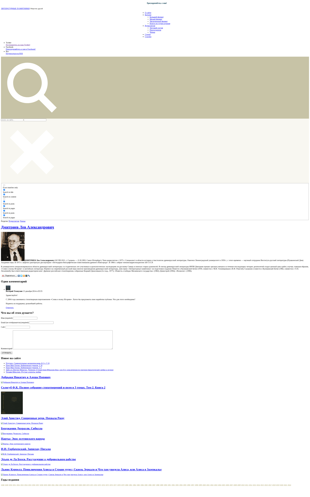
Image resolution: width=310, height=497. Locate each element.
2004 (219, 485)
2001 (208, 485)
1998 (196, 485)
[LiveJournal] (29, 275)
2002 (212, 485)
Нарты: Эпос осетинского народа (23, 438)
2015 (262, 485)
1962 (57, 485)
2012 (250, 485)
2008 (235, 485)
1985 (146, 485)
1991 (169, 485)
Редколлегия (150, 26)
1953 (22, 485)
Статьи (148, 34)
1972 (95, 485)
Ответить (10, 308)
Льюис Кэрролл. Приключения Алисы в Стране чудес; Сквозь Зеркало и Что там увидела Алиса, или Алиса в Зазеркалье (81, 469)
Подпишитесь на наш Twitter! (18, 45)
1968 (80, 485)
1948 (2, 485)
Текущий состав (156, 28)
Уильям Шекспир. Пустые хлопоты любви (23, 372)
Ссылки (148, 37)
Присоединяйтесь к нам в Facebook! (21, 49)
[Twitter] (21, 275)
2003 (215, 485)
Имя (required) (6, 318)
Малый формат (156, 19)
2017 (270, 485)
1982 (134, 485)
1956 (33, 485)
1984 (142, 485)
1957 (37, 485)
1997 (192, 485)
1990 (165, 485)
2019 (277, 485)
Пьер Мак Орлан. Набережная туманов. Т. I (24, 368)
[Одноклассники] (24, 275)
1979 (122, 485)
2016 (266, 485)
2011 (246, 485)
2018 (274, 485)
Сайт (3, 327)
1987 (153, 485)
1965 (68, 485)
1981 (130, 485)
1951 (14, 485)
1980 (126, 485)
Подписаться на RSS (14, 54)
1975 (107, 485)
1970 (88, 485)
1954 (26, 485)
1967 (76, 485)
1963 (60, 485)
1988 (157, 485)
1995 (184, 485)
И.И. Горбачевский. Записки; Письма (26, 449)
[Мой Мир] (26, 275)
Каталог (148, 15)
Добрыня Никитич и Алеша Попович (25, 377)
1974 (103, 485)
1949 (6, 485)
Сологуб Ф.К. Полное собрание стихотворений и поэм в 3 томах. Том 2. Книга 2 (53, 387)
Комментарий (6, 349)
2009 (239, 485)
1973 (99, 485)
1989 (161, 485)
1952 (18, 485)
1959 (45, 485)
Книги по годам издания (160, 24)
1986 (150, 485)
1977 (115, 485)
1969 (84, 485)
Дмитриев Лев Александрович (27, 227)
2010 (243, 485)
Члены (152, 32)
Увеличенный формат (159, 21)
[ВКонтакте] (19, 275)
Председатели (155, 30)
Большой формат (157, 17)
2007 (231, 485)
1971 (91, 485)
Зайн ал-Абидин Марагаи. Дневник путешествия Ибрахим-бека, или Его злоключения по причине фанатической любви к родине (59, 370)
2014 (258, 485)
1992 (173, 485)
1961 (53, 485)
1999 (200, 485)
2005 (223, 485)
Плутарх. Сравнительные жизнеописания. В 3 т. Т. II (27, 363)
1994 (181, 485)
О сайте (148, 13)
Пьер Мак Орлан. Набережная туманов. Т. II (24, 365)
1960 (49, 485)
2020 (281, 485)
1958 (41, 485)
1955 (29, 485)
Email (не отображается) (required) (15, 322)
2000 (204, 485)
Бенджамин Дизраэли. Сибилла (21, 428)
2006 (227, 485)
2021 (285, 485)
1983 (138, 485)
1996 (188, 485)
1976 (111, 485)
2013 (254, 485)
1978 (119, 485)
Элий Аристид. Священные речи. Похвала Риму (32, 418)
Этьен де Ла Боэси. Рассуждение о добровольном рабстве (38, 459)
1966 (72, 485)
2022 (289, 485)
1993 (177, 485)
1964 (64, 485)
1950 (10, 485)
